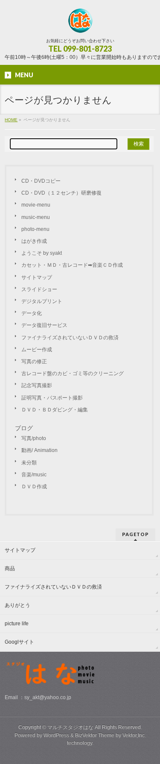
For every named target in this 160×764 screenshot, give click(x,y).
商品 (10, 569)
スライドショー (39, 289)
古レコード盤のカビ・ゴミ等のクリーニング (72, 373)
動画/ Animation (39, 450)
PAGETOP (135, 534)
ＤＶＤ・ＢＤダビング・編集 (54, 410)
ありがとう (17, 605)
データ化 (31, 313)
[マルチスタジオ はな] (80, 23)
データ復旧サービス (44, 325)
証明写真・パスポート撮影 (52, 398)
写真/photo (33, 438)
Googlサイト (19, 642)
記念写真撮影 (36, 385)
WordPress (56, 735)
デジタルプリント (41, 301)
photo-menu (35, 229)
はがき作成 (34, 241)
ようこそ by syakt (41, 253)
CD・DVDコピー (41, 181)
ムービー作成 (36, 350)
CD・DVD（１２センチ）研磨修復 (61, 193)
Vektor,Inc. (134, 735)
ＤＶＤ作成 (34, 487)
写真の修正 (34, 362)
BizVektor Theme (94, 735)
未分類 (29, 463)
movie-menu (35, 205)
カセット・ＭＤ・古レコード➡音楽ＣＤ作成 (72, 265)
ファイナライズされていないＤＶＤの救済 (70, 338)
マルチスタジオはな (70, 727)
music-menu (35, 217)
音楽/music (34, 475)
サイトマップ (36, 277)
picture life (17, 624)
